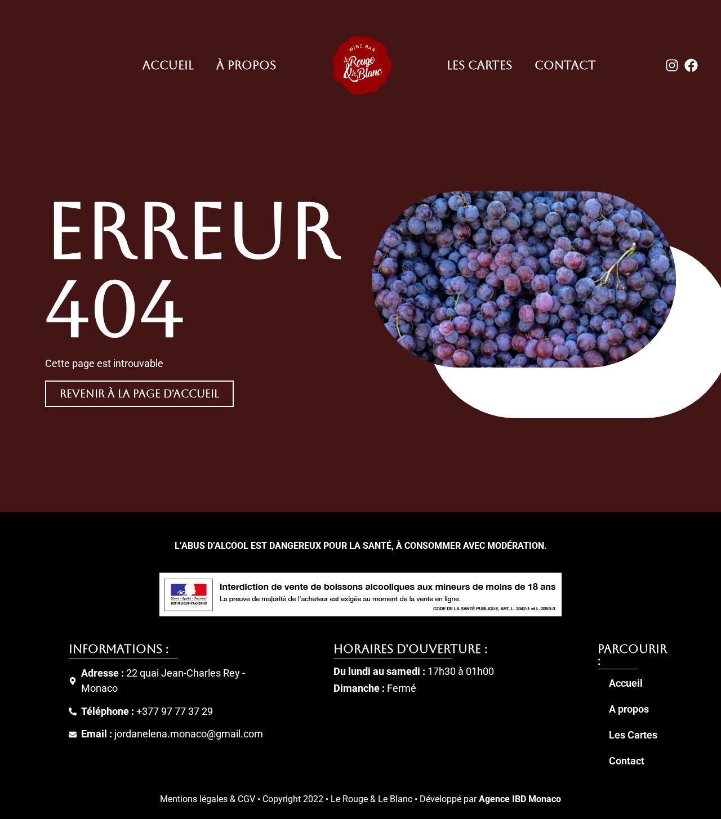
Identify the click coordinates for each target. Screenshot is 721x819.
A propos (629, 709)
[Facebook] (691, 65)
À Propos (246, 65)
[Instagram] (672, 65)
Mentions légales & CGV (207, 799)
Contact (565, 65)
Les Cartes (479, 65)
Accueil (168, 65)
